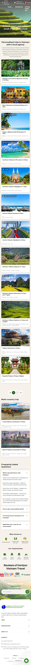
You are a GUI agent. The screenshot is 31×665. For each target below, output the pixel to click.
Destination (19, 7)
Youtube (14, 658)
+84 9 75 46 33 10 (7, 641)
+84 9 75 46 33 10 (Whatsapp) (6, 2)
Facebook (6, 658)
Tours (9, 7)
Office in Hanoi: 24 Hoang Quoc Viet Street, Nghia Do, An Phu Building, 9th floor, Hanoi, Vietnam (16, 647)
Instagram (21, 658)
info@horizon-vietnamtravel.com (20, 2)
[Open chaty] (26, 660)
